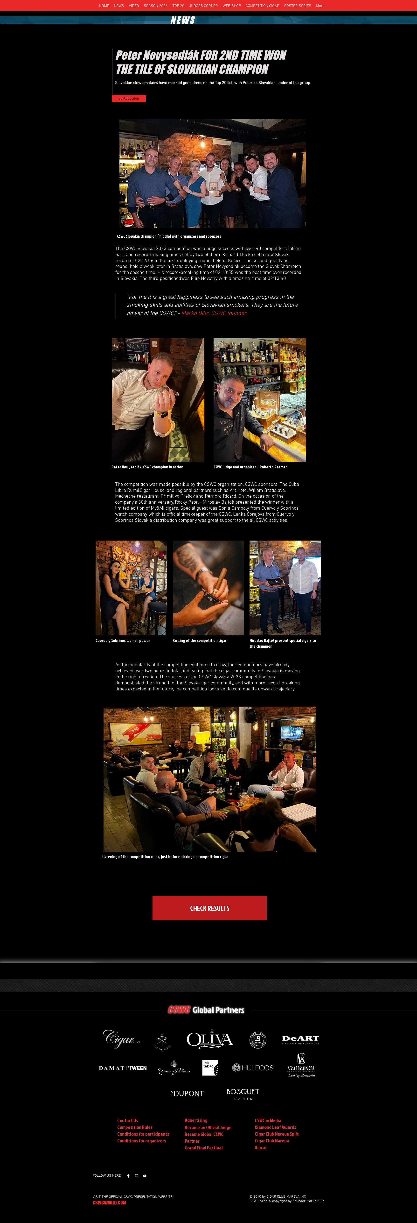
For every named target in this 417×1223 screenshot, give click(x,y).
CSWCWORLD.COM (109, 1202)
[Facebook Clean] (128, 1176)
